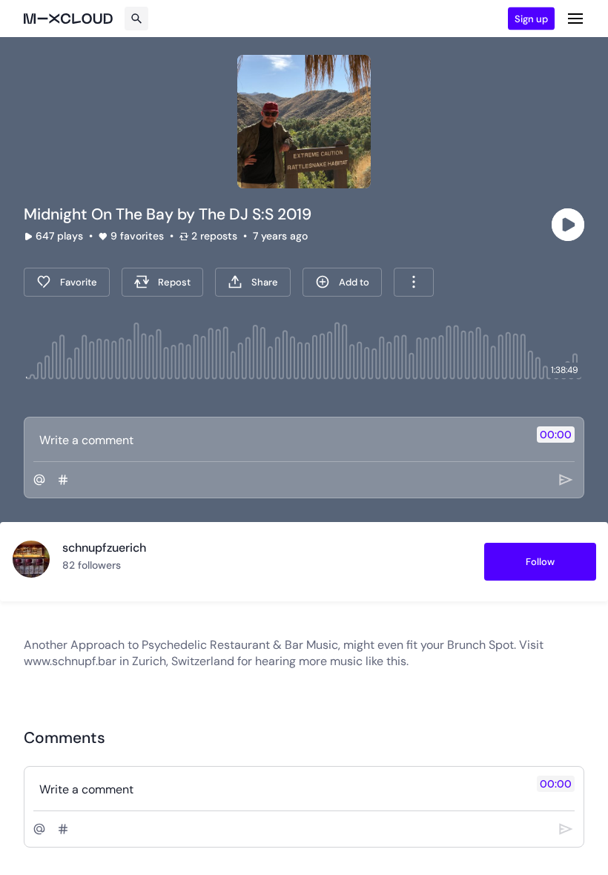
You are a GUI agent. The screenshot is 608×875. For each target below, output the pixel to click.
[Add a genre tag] (63, 480)
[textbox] (279, 439)
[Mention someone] (39, 480)
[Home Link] (68, 18)
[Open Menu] (575, 18)
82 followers (91, 565)
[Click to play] (568, 224)
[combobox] (414, 282)
